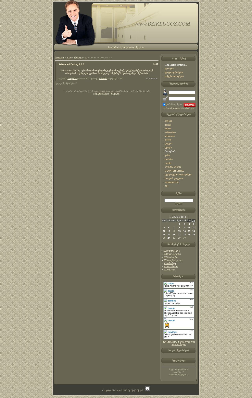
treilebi (168, 140)
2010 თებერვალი (173, 260)
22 (179, 234)
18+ (167, 186)
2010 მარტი (170, 263)
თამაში (169, 159)
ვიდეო (168, 143)
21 (174, 234)
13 (169, 231)
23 (184, 234)
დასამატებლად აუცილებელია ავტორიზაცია (178, 343)
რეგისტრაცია (127, 47)
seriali (167, 125)
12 (164, 231)
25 (193, 234)
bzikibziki (103, 79)
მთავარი (113, 47)
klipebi (168, 128)
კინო (167, 155)
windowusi (170, 136)
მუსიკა (168, 121)
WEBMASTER (172, 182)
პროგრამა (72, 79)
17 (189, 231)
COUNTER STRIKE (174, 171)
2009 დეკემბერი (172, 254)
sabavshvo (170, 132)
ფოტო (168, 147)
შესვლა (140, 47)
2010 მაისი (169, 269)
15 (179, 231)
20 (169, 234)
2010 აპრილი (171, 266)
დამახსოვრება (174, 104)
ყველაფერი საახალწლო (178, 174)
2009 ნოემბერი (172, 251)
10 (189, 227)
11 (86, 57)
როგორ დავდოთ (174, 178)
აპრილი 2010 (179, 217)
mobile (168, 163)
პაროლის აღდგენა (172, 108)
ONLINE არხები (173, 167)
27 (169, 238)
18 (193, 231)
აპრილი (78, 57)
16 (184, 231)
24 (189, 234)
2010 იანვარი (171, 257)
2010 (69, 57)
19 (164, 234)
